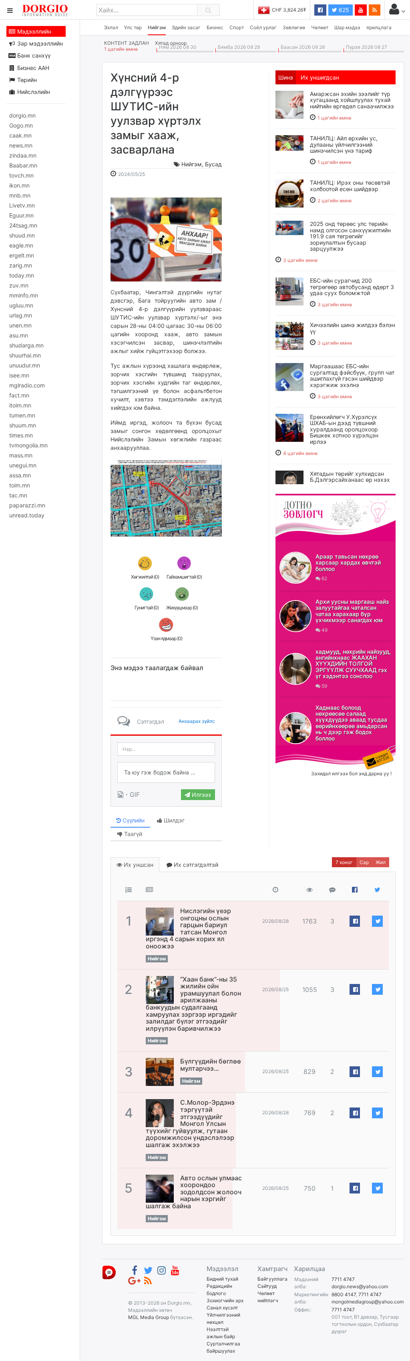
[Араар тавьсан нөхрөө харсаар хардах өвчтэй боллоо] (295, 568)
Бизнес (215, 27)
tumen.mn (22, 415)
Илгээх (200, 794)
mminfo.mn (23, 295)
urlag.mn (20, 315)
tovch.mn (21, 175)
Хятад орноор (171, 43)
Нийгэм (157, 27)
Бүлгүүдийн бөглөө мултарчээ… (210, 1064)
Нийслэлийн (33, 91)
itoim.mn (20, 405)
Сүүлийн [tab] (133, 820)
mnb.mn (19, 195)
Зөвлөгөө (294, 27)
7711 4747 (343, 1279)
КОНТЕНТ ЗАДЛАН (126, 43)
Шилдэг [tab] (173, 820)
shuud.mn (22, 235)
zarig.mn (20, 265)
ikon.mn (19, 185)
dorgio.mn (22, 115)
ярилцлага (379, 27)
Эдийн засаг (186, 27)
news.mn (20, 145)
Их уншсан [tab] (137, 864)
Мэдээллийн (33, 31)
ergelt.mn (21, 255)
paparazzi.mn (27, 505)
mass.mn (20, 455)
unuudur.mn (24, 365)
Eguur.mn (21, 215)
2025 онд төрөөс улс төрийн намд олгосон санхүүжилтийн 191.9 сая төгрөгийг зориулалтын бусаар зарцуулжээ (350, 236)
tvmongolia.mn (28, 445)
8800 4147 (344, 1294)
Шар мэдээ (347, 27)
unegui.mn (22, 465)
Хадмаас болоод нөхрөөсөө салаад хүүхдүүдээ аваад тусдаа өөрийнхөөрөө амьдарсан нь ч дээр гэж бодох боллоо (351, 723)
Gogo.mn (21, 125)
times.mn (21, 435)
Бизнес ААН (32, 67)
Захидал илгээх (300, 750)
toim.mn (19, 485)
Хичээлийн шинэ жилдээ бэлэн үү (352, 327)
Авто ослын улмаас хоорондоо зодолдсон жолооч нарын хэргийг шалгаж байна (194, 1192)
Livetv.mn (22, 205)
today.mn (21, 275)
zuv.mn (18, 285)
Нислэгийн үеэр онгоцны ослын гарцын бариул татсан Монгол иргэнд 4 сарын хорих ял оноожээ (188, 928)
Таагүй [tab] (132, 833)
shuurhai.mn (25, 355)
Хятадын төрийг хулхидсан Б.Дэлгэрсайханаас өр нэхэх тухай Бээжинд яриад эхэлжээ (350, 482)
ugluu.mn (21, 305)
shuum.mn (22, 425)
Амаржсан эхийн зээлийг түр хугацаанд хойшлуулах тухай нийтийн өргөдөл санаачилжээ (352, 100)
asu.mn (18, 335)
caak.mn (20, 135)
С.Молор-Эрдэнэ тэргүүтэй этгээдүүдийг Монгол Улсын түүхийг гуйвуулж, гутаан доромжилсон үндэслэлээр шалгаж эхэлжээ (190, 1123)
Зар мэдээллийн (39, 43)
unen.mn (20, 325)
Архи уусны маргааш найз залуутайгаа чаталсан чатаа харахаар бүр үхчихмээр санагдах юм (352, 610)
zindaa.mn (22, 155)
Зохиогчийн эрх (225, 1300)
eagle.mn (21, 245)
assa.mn (20, 475)
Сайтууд (267, 1286)
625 (343, 9)
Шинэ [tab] (285, 77)
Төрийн (26, 79)
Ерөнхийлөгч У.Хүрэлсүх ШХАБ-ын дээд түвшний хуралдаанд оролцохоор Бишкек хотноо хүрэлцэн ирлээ (344, 429)
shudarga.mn (26, 345)
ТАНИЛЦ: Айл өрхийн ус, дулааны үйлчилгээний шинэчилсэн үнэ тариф (344, 144)
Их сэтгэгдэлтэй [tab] (195, 864)
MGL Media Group (148, 1317)
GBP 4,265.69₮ (289, 10)
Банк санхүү (33, 55)
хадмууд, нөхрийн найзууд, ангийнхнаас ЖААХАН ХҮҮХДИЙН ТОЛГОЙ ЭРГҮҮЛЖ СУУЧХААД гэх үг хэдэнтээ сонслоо (353, 664)
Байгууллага (272, 1279)
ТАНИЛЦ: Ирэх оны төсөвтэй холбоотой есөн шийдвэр (350, 185)
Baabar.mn (23, 165)
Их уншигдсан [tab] (320, 77)
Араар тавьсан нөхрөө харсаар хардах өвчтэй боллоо (348, 562)
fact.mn (19, 395)
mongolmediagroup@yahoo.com (368, 1302)
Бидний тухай (222, 1279)
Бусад (213, 164)
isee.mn (19, 375)
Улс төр (133, 27)
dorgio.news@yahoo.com (360, 1286)
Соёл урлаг (263, 27)
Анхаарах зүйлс (197, 721)
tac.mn (18, 495)
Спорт (236, 27)
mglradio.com (27, 385)
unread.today (26, 515)
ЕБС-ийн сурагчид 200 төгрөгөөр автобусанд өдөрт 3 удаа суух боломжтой (352, 286)
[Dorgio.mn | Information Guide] (109, 1272)
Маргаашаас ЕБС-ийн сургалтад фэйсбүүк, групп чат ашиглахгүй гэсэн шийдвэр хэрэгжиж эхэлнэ (352, 375)
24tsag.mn (23, 225)
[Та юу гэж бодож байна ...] (166, 772)
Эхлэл (111, 27)
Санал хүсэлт (222, 1308)
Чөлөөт (319, 27)
